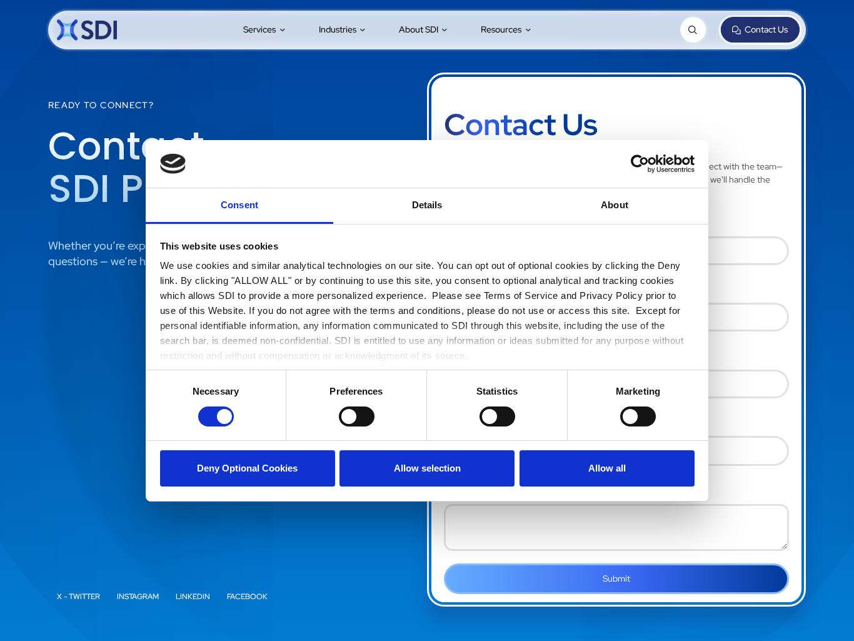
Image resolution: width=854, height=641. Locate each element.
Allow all (607, 468)
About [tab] (614, 204)
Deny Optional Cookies (247, 468)
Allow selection (427, 468)
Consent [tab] (239, 204)
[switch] (356, 416)
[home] (87, 30)
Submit (616, 578)
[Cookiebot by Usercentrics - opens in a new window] (640, 163)
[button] (265, 30)
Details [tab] (427, 204)
